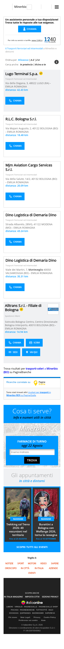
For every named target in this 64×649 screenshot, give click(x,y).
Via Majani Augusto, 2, (19, 128)
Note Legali (25, 617)
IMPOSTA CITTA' (32, 596)
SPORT (20, 563)
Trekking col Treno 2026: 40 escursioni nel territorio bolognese (18, 530)
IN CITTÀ (25, 568)
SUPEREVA (50, 613)
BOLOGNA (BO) (49, 128)
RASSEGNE (18, 519)
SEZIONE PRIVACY (50, 596)
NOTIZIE (9, 563)
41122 (37, 224)
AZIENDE (53, 568)
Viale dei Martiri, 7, (17, 269)
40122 (35, 128)
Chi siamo (12, 617)
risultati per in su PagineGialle (28, 394)
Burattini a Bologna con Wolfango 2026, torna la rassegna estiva (46, 530)
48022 (32, 83)
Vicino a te (40, 64)
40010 (32, 325)
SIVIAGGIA (13, 613)
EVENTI (32, 572)
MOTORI (32, 563)
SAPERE (55, 563)
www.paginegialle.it (42, 383)
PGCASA (14, 610)
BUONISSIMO (38, 613)
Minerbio (20, 7)
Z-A (38, 59)
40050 (47, 269)
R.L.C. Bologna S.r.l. (21, 119)
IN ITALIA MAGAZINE (13, 596)
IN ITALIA (39, 568)
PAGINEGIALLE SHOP (48, 607)
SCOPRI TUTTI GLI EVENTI (32, 547)
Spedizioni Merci (12, 316)
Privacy (37, 617)
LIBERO (9, 607)
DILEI (51, 610)
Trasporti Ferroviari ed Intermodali (21, 79)
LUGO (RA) (43, 83)
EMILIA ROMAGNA (16, 86)
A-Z (32, 59)
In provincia (26, 64)
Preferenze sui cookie (28, 620)
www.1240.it (37, 40)
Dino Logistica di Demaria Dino (31, 215)
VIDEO (43, 563)
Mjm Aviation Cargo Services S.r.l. (29, 167)
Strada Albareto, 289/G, (20, 224)
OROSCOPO (11, 568)
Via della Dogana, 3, (17, 83)
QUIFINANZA (25, 613)
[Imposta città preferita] (8, 7)
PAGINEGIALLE (30, 607)
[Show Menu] (57, 7)
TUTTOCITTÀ (41, 610)
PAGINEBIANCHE (27, 610)
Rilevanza (23, 59)
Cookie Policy (50, 617)
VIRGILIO (19, 607)
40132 (35, 179)
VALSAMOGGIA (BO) (17, 273)
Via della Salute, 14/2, (18, 179)
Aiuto (43, 620)
